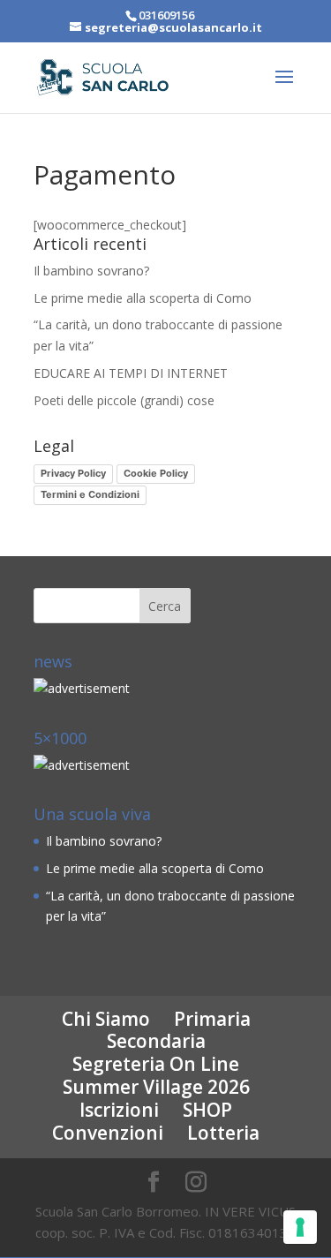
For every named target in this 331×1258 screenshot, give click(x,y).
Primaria (212, 1018)
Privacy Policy (73, 473)
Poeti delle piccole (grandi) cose (124, 400)
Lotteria (223, 1132)
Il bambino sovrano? (91, 270)
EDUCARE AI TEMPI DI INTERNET (131, 373)
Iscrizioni (119, 1109)
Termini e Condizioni (90, 494)
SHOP (207, 1109)
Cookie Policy (156, 473)
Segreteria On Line (155, 1063)
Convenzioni (107, 1132)
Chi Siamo (106, 1018)
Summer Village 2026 (156, 1086)
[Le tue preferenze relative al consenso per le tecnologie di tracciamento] (300, 1227)
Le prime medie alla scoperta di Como (143, 298)
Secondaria (156, 1040)
